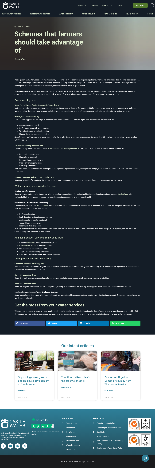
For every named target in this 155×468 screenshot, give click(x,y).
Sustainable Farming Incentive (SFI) (29, 146)
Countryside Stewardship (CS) (27, 117)
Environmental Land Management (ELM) (64, 148)
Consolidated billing (27, 246)
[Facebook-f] (3, 446)
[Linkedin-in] (17, 446)
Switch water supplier (11, 14)
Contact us (107, 5)
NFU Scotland (42, 206)
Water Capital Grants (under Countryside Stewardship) (37, 105)
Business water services (40, 14)
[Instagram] (24, 446)
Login (119, 5)
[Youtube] (10, 446)
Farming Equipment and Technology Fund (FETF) (34, 177)
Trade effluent (88, 14)
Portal (150, 14)
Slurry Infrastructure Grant (25, 275)
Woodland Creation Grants (25, 284)
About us (82, 5)
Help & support (132, 14)
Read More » (22, 391)
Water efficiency (66, 14)
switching (30, 243)
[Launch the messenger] (145, 458)
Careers (94, 5)
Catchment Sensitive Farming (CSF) (29, 264)
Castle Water (122, 194)
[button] (152, 5)
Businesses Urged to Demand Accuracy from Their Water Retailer (118, 381)
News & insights (110, 14)
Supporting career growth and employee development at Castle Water (33, 381)
